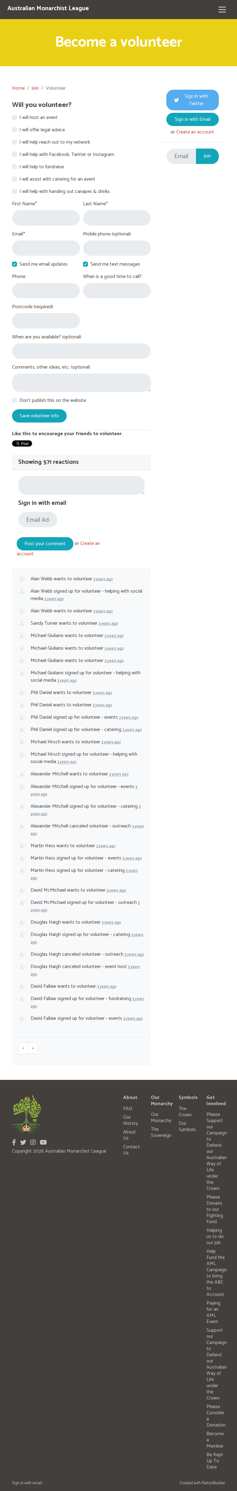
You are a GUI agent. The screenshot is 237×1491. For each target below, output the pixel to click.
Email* (18, 234)
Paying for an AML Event (213, 1312)
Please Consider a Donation (216, 1416)
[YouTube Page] (43, 1143)
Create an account (195, 132)
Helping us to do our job (215, 1236)
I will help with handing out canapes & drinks (64, 191)
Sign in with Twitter (196, 100)
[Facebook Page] (14, 1143)
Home (18, 88)
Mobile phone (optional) (107, 234)
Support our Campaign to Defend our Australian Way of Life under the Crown (216, 1364)
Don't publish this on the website (52, 400)
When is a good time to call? (112, 276)
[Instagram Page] (33, 1143)
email (37, 1483)
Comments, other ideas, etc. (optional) (51, 367)
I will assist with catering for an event (57, 179)
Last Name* (95, 204)
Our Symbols (187, 1126)
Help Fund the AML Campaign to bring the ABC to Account (216, 1273)
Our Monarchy (161, 1117)
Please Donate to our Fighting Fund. (214, 1209)
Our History (130, 1120)
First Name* (24, 204)
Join (35, 88)
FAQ (127, 1109)
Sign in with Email (192, 119)
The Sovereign (161, 1132)
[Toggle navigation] (222, 9)
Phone (18, 276)
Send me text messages (115, 264)
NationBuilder (213, 1483)
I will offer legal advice (42, 130)
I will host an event (38, 117)
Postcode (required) (32, 307)
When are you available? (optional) (46, 337)
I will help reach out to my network (54, 142)
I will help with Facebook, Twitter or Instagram (66, 154)
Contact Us (131, 1150)
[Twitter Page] (23, 1143)
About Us (129, 1135)
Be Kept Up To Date (214, 1461)
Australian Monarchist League (48, 8)
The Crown (185, 1112)
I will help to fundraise (41, 167)
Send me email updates (43, 264)
